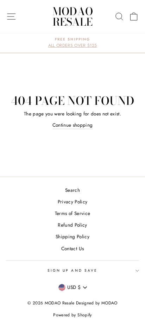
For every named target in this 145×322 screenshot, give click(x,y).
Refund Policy (72, 224)
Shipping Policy (72, 236)
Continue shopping (72, 124)
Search (72, 190)
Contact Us (72, 248)
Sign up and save (72, 270)
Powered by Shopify (72, 315)
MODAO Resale (72, 16)
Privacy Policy (73, 201)
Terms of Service (72, 213)
